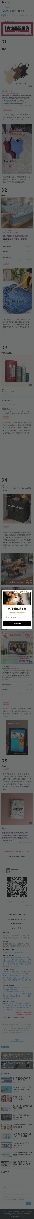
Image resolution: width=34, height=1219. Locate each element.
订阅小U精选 (17, 623)
